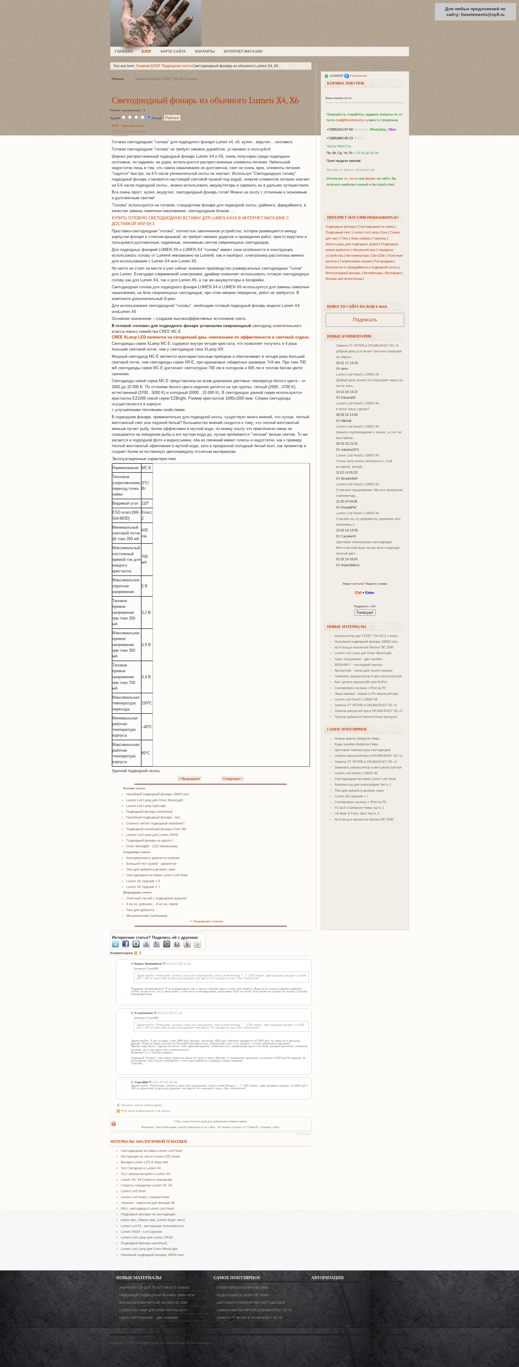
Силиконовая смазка (356, 261)
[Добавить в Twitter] (117, 944)
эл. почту (351, 178)
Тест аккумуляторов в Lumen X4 (145, 1174)
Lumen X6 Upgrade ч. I (143, 887)
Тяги (344, 238)
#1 (132, 1082)
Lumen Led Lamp (366, 232)
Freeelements (358, 75)
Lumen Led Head (133, 1191)
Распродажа (383, 261)
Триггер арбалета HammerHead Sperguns (366, 717)
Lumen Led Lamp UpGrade (146, 806)
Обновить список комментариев (141, 1105)
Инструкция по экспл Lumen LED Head (150, 1156)
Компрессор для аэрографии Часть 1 (363, 784)
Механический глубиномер (146, 915)
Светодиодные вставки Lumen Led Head (156, 875)
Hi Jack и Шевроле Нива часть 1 (359, 807)
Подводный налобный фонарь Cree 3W (156, 829)
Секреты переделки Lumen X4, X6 (146, 1185)
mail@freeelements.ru (352, 120)
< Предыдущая (189, 778)
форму (370, 178)
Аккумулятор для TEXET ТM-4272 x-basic (166, 79)
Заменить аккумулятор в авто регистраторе (368, 676)
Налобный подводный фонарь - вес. (153, 817)
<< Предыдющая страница (206, 921)
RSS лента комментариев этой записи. (146, 1110)
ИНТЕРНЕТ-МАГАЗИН (243, 51)
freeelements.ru (157, 23)
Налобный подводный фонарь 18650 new (157, 794)
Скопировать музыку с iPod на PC (361, 688)
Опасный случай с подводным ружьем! (156, 898)
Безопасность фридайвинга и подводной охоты (362, 267)
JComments (303, 1134)
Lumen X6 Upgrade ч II (143, 881)
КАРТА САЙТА (173, 51)
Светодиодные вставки (376, 226)
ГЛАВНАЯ (124, 51)
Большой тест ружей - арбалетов (151, 863)
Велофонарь (373, 273)
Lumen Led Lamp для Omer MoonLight (154, 800)
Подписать (365, 319)
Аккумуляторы (364, 250)
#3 (132, 963)
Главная (143, 66)
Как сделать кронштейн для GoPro (361, 682)
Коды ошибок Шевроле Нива (356, 744)
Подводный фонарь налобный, (149, 811)
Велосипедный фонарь (343, 273)
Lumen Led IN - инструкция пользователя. (152, 1226)
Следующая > (232, 778)
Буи (384, 232)
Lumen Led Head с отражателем (145, 1197)
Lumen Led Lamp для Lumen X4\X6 (152, 835)
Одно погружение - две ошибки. (359, 659)
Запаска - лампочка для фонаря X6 (148, 1203)
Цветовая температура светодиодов (364, 542)
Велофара (393, 273)
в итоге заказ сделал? (352, 409)
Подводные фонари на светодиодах (148, 1214)
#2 (132, 1013)
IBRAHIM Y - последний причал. (359, 664)
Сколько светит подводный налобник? (155, 823)
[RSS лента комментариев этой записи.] (135, 953)
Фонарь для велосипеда (344, 278)
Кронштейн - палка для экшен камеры (364, 670)
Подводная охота (177, 66)
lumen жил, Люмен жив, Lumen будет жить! (153, 1220)
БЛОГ (147, 51)
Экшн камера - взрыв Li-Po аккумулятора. (367, 693)
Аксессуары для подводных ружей (352, 244)
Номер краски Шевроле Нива (357, 738)
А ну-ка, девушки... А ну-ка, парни (152, 904)
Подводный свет (338, 232)
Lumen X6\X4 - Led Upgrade (141, 1231)
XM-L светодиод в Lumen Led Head (147, 1208)
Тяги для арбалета (140, 910)
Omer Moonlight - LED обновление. (152, 846)
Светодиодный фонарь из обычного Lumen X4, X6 (205, 100)
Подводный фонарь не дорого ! (150, 840)
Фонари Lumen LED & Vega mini (144, 1162)
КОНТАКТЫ (205, 51)
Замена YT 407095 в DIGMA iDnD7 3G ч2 (367, 345)
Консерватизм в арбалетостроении (153, 858)
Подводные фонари (341, 226)
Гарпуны (379, 238)
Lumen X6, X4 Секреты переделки (146, 1179)
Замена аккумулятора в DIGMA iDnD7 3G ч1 (368, 711)
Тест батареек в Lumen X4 (141, 1168)
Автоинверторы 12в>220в (365, 255)
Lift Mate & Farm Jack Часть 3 (357, 813)
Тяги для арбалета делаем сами (150, 869)
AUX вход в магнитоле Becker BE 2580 (364, 647)
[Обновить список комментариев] (140, 953)
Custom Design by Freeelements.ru (189, 1342)
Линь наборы (361, 238)
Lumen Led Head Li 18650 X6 (357, 374)
